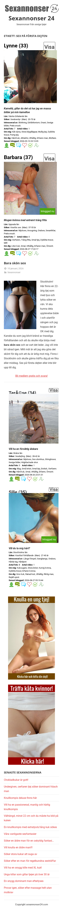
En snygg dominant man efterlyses (23, 881)
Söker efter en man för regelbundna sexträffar (30, 860)
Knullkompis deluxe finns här (20, 797)
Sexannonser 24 (31, 18)
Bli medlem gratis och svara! (31, 375)
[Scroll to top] (57, 903)
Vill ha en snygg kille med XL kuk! (23, 867)
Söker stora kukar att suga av (20, 854)
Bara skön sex (15, 263)
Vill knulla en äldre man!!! (18, 847)
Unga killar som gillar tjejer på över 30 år (27, 874)
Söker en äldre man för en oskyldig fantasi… (29, 840)
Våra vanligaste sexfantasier (20, 833)
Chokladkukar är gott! (16, 779)
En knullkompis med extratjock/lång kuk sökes (30, 827)
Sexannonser (14, 272)
